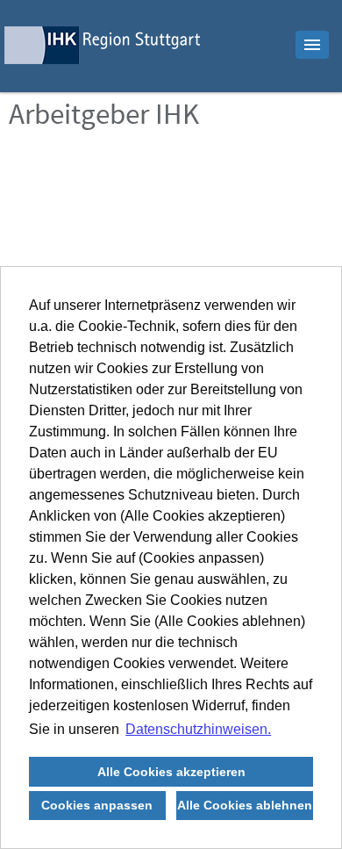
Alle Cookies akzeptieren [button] (171, 772)
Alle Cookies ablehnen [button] (244, 805)
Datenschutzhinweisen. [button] (198, 729)
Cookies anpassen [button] (97, 805)
